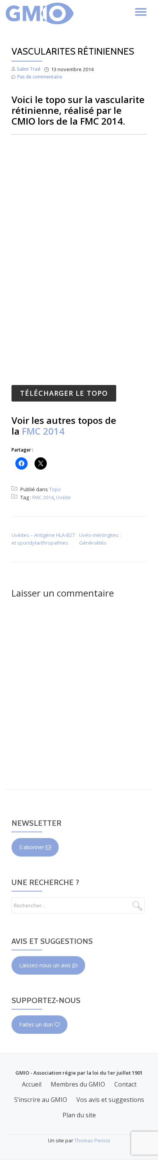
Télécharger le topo (64, 393)
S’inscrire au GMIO (40, 1099)
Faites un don (36, 1024)
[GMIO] (41, 13)
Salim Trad (28, 69)
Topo (55, 489)
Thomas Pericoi (92, 1140)
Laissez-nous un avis (45, 965)
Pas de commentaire (39, 76)
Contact (125, 1084)
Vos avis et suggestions (110, 1099)
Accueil (31, 1084)
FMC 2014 (43, 431)
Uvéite (63, 497)
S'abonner (32, 847)
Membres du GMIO (78, 1084)
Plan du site (79, 1115)
